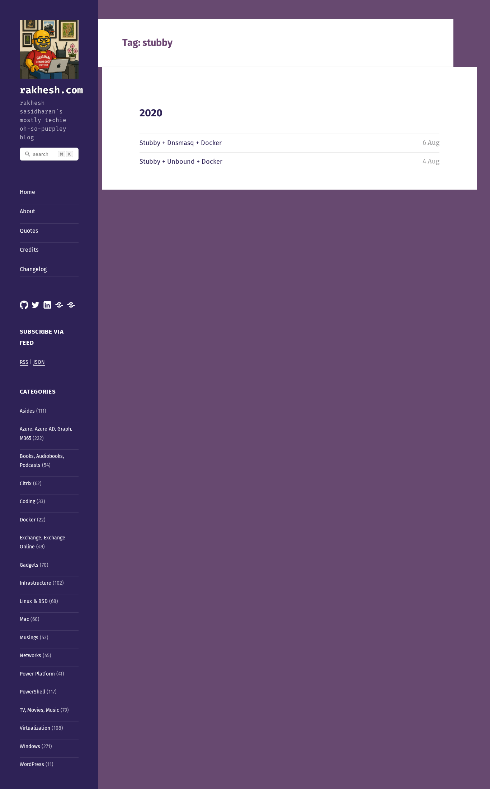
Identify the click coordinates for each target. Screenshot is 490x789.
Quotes (29, 230)
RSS (24, 362)
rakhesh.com (51, 90)
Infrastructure (35, 583)
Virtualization (35, 728)
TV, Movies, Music (39, 710)
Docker (28, 520)
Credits (29, 249)
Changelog (33, 269)
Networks (30, 656)
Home (27, 192)
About (27, 211)
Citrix (26, 484)
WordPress (32, 764)
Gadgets (29, 565)
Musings (29, 638)
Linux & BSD (34, 601)
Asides (27, 411)
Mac (24, 619)
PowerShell (32, 692)
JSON (39, 362)
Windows (30, 746)
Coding (27, 501)
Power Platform (37, 674)
